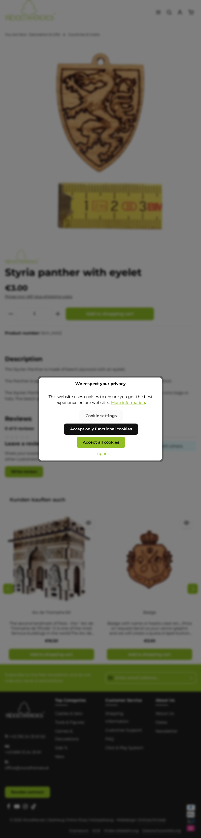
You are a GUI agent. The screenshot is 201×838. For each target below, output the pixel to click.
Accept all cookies (101, 442)
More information (128, 402)
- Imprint (100, 453)
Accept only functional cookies (101, 429)
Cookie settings (101, 415)
